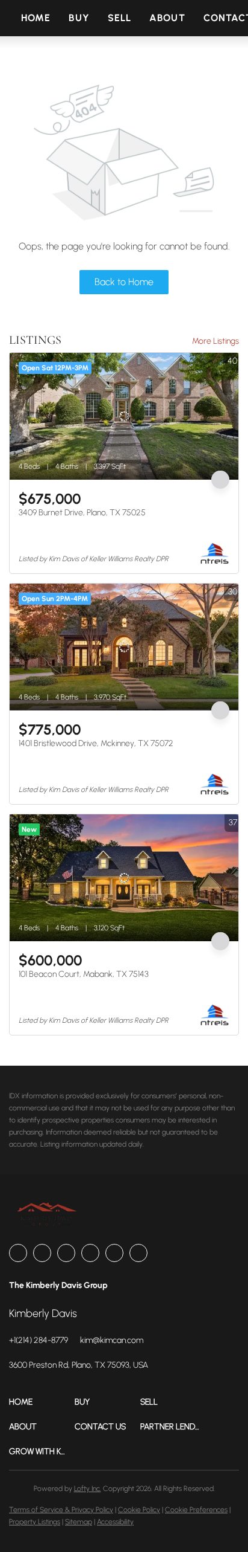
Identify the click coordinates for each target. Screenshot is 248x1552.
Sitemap (78, 1522)
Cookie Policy (139, 1509)
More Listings (215, 341)
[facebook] (18, 1253)
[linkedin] (42, 1253)
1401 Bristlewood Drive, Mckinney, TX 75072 (96, 743)
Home (36, 18)
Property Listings (34, 1522)
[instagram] (90, 1253)
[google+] (138, 1253)
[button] (42, 1402)
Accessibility (115, 1522)
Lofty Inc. (87, 1488)
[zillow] (66, 1253)
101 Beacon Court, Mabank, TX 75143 (84, 974)
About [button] (167, 18)
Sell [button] (119, 18)
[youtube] (114, 1253)
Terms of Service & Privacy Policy (61, 1509)
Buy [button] (79, 18)
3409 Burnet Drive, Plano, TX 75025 (82, 512)
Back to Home (124, 282)
